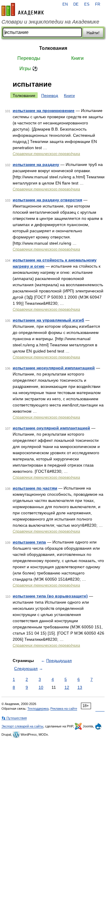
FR (97, 4)
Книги (77, 58)
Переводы (28, 58)
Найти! (93, 32)
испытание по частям (35, 488)
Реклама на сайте (63, 708)
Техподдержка (38, 708)
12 (66, 687)
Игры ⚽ (28, 68)
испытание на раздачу (36, 164)
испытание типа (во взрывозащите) (50, 596)
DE (76, 4)
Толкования (53, 48)
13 (79, 687)
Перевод (49, 95)
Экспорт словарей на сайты (22, 726)
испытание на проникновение (43, 110)
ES (87, 4)
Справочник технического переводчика (46, 154)
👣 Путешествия (14, 718)
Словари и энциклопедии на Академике (50, 22)
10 (41, 687)
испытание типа (29, 542)
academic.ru (22, 9)
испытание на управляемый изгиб (48, 320)
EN (65, 4)
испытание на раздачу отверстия (47, 199)
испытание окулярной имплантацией (51, 428)
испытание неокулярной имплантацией (54, 367)
